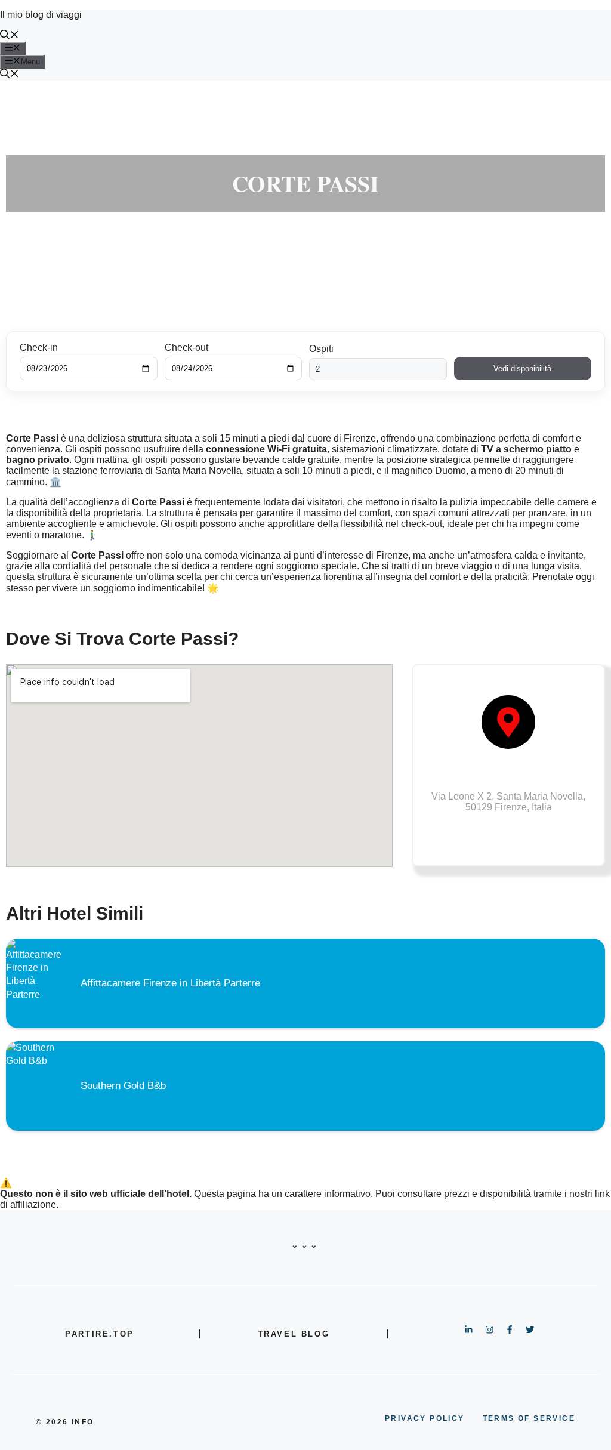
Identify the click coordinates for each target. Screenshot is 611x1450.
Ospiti (321, 349)
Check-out (186, 348)
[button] (9, 36)
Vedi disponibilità (522, 368)
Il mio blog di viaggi (41, 15)
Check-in (39, 348)
